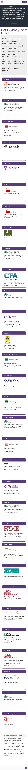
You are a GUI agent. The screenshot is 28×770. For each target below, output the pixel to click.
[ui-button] (26, 768)
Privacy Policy (16, 14)
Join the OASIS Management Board (13, 735)
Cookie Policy (20, 20)
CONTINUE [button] (14, 23)
